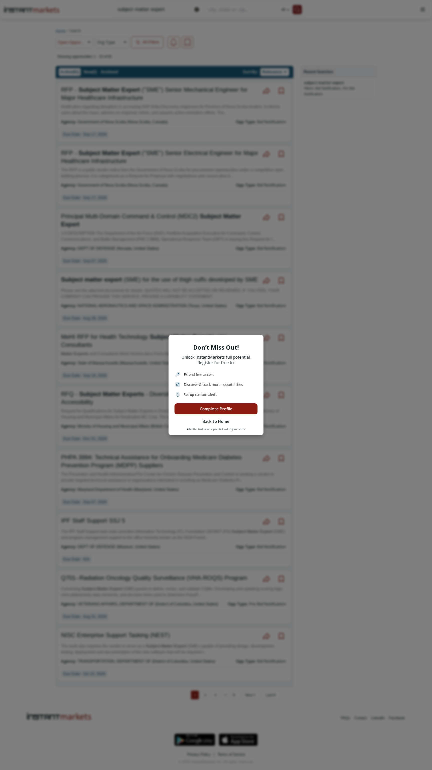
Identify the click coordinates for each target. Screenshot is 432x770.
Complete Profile (216, 409)
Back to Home (216, 421)
